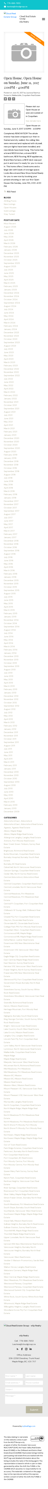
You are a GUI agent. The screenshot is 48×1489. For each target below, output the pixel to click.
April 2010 (8, 798)
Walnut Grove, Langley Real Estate (20, 1267)
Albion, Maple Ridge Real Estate (18, 834)
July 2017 (8, 517)
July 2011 (8, 748)
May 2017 (8, 524)
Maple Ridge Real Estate (15, 1059)
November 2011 (11, 735)
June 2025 (9, 273)
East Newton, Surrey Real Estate (19, 963)
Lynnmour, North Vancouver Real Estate (22, 1049)
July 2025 (8, 269)
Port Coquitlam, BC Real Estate (18, 1158)
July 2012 (8, 712)
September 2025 (12, 263)
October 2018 (10, 468)
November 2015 (11, 583)
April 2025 (9, 279)
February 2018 (10, 494)
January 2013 (10, 692)
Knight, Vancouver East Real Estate (20, 1026)
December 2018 (11, 461)
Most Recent (10, 223)
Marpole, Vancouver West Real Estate (21, 1062)
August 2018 (9, 474)
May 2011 (8, 755)
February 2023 (11, 365)
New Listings (9, 204)
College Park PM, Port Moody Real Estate (23, 926)
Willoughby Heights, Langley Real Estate (22, 1306)
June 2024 (9, 312)
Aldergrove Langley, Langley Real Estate (22, 837)
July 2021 (8, 415)
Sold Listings (9, 211)
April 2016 (8, 567)
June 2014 (8, 636)
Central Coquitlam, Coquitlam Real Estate (23, 883)
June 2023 (9, 352)
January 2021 (10, 435)
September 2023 (12, 342)
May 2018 (8, 484)
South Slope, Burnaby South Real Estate (22, 1207)
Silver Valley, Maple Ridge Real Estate (21, 1194)
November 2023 (11, 335)
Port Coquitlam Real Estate (16, 1154)
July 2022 (8, 378)
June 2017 (8, 520)
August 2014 (10, 630)
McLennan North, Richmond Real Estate (22, 1065)
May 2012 (8, 715)
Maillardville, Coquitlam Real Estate (26, 95)
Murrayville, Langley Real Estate (18, 1101)
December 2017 (11, 501)
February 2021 (10, 431)
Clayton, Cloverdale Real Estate (18, 920)
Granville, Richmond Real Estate (18, 1002)
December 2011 (11, 732)
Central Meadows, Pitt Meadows (19, 893)
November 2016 (11, 544)
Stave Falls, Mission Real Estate (18, 1220)
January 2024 (10, 329)
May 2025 (8, 276)
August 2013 (9, 669)
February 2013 (10, 689)
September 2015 (11, 590)
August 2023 (10, 345)
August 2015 (10, 593)
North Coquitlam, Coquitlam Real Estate (22, 1105)
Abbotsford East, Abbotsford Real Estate (23, 824)
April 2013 (8, 682)
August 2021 (9, 412)
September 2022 (12, 375)
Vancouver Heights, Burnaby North (20, 1247)
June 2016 (8, 560)
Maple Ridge (9, 1055)
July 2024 (8, 309)
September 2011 (11, 742)
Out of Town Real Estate (15, 1144)
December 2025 (11, 253)
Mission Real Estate (13, 1082)
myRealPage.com (28, 1426)
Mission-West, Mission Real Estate (20, 1085)
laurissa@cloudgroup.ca (17, 6)
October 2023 (10, 339)
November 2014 (11, 620)
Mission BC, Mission (13, 1075)
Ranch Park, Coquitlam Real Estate (20, 1177)
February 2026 (11, 246)
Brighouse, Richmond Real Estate (19, 850)
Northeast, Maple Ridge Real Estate (20, 1134)
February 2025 (11, 286)
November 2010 (11, 775)
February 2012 (10, 725)
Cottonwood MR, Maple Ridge (18, 933)
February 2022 (11, 395)
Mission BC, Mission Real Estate (18, 1078)
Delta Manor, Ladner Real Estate (19, 940)
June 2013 (8, 676)
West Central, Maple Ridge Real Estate (21, 1277)
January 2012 (10, 729)
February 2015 (10, 613)
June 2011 (8, 752)
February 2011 (10, 765)
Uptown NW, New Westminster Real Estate (23, 1244)
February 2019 (10, 454)
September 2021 (11, 408)
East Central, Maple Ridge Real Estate (21, 959)
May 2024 (8, 316)
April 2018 (8, 487)
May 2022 (8, 385)
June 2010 (8, 791)
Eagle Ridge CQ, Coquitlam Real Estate (22, 956)
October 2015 (10, 587)
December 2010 (11, 772)
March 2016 (9, 570)
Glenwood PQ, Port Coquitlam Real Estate (23, 979)
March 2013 (9, 686)
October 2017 (10, 507)
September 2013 (11, 666)
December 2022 (11, 369)
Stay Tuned (9, 214)
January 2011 (10, 768)
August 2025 (10, 266)
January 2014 (10, 653)
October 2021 (10, 405)
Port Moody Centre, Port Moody (19, 1161)
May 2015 (8, 603)
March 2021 (9, 428)
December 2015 (11, 580)
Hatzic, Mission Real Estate (16, 1006)
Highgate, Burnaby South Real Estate (21, 1016)
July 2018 (8, 477)
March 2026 (9, 243)
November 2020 (11, 441)
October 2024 (11, 299)
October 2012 (10, 702)
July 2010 (8, 788)
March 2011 (9, 762)
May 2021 (8, 421)
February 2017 (10, 534)
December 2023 (11, 332)
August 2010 (10, 785)
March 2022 (9, 392)
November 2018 (11, 464)
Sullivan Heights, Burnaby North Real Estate (24, 1224)
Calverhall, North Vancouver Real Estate (22, 867)
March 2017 (9, 530)
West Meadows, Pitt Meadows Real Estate (23, 1280)
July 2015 (8, 597)
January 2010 (10, 808)
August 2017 (10, 514)
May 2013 (8, 679)
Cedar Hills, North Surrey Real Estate (21, 873)
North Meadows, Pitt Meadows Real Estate (24, 1121)
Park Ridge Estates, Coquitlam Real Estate (23, 1148)
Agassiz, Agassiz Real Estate (17, 827)
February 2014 (10, 649)
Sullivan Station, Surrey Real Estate (20, 1227)
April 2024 (9, 319)
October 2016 (10, 547)
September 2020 (12, 448)
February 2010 (10, 805)
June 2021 (8, 418)
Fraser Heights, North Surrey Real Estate (22, 969)
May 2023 (8, 355)
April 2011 (8, 758)
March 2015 (9, 610)
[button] (12, 3)
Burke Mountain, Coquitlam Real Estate (22, 854)
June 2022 (9, 382)
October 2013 (10, 663)
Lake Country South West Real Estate (21, 1029)
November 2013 (11, 659)
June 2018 (8, 481)
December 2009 (11, 811)
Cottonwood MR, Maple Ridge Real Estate (23, 936)
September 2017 (11, 511)
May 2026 (8, 236)
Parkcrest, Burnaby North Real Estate (21, 1151)
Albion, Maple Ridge (13, 831)
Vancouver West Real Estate (17, 1257)
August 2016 (10, 554)
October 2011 (10, 739)
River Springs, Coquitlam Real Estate (20, 1187)
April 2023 (8, 359)
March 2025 (9, 283)
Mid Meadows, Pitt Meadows (17, 1068)
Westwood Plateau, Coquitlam (18, 1283)
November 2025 (11, 256)
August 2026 (10, 226)
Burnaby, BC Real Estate (15, 864)
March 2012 (9, 722)
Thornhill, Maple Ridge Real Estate (19, 1234)
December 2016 (11, 540)
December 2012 (11, 696)
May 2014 (8, 640)
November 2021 (11, 402)
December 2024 (11, 293)
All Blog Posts (10, 201)
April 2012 (8, 719)
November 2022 (11, 372)
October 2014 (10, 623)
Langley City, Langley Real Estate (19, 1035)
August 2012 (9, 709)
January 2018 (10, 497)
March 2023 (9, 362)
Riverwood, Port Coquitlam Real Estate (22, 1191)
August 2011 (9, 745)
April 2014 (8, 643)
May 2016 (8, 563)
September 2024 (12, 302)
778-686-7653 (13, 3)
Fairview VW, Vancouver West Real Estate (23, 966)
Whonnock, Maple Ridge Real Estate (20, 1303)
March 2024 (9, 322)
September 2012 (11, 705)
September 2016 (11, 550)
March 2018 (9, 491)
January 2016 (10, 577)
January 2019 (10, 458)
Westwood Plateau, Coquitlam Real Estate (23, 1287)
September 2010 (11, 782)
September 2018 (11, 471)
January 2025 (10, 289)
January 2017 (10, 537)
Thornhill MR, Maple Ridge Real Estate (21, 1230)
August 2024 (10, 306)
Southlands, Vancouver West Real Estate (23, 1211)
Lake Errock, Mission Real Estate (19, 1032)
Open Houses (10, 207)
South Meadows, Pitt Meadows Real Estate (24, 1204)
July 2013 (8, 672)
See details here (33, 121)
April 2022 (8, 388)
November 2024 (11, 296)
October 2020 (11, 444)
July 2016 (8, 557)
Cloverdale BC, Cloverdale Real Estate (21, 923)
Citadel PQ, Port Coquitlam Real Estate (22, 916)
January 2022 (10, 398)
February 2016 (10, 573)
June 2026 (9, 233)
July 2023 (8, 349)
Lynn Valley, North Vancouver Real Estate (23, 1045)
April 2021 (8, 425)
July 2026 (8, 230)
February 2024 (11, 326)
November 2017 (11, 504)
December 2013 (11, 656)
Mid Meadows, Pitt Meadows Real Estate (23, 1072)
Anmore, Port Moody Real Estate (19, 840)
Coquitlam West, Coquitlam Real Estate (22, 930)
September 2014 (11, 626)
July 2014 (8, 633)
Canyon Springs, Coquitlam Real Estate (22, 870)
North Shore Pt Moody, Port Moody (20, 1125)
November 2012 (11, 699)
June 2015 (8, 600)
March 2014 (9, 646)
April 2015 (8, 606)
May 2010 (8, 795)
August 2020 (10, 451)
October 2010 (10, 778)
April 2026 (9, 240)
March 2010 (9, 801)
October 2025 (10, 259)
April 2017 (8, 527)
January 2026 (10, 250)
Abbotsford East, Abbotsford (18, 821)
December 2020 (11, 438)
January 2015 (10, 616)
